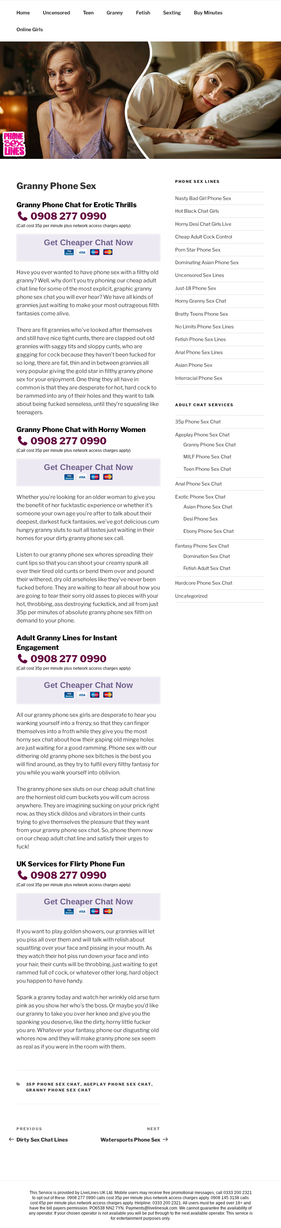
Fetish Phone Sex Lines (200, 339)
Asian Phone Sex (193, 365)
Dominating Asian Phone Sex (207, 262)
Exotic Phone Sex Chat (200, 497)
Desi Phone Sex (200, 519)
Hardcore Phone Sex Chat (203, 583)
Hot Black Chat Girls (197, 211)
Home (23, 12)
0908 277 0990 (67, 216)
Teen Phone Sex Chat (207, 469)
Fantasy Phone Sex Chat (202, 546)
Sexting (172, 12)
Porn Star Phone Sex (198, 250)
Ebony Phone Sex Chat (208, 531)
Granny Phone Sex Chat (59, 1090)
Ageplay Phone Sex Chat (117, 1084)
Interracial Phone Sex (198, 378)
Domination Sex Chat (206, 556)
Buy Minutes (208, 12)
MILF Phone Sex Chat (207, 456)
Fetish (143, 12)
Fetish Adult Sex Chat (206, 568)
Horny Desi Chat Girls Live (203, 224)
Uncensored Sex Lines (199, 275)
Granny (115, 12)
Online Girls (29, 29)
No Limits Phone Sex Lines (204, 326)
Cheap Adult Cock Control (203, 236)
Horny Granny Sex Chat (200, 301)
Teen (88, 12)
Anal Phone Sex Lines (199, 352)
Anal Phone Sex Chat (198, 484)
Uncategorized (191, 596)
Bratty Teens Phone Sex (201, 314)
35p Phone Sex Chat (53, 1084)
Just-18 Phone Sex (195, 288)
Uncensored (56, 12)
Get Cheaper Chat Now (88, 242)
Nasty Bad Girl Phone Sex (203, 198)
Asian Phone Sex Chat (207, 507)
